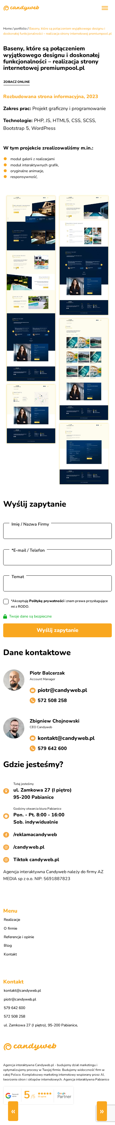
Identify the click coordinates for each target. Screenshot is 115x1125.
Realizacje (12, 919)
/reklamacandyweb (35, 834)
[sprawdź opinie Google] (38, 1095)
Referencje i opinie (19, 936)
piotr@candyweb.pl (62, 690)
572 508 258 (52, 700)
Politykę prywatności (46, 601)
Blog (8, 945)
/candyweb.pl (28, 847)
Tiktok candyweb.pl (36, 859)
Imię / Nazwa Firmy (30, 524)
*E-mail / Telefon (28, 550)
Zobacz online (16, 82)
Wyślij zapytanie (57, 630)
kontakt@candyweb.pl (66, 738)
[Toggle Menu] (105, 8)
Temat (17, 577)
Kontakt (10, 954)
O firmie (10, 928)
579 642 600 (52, 748)
